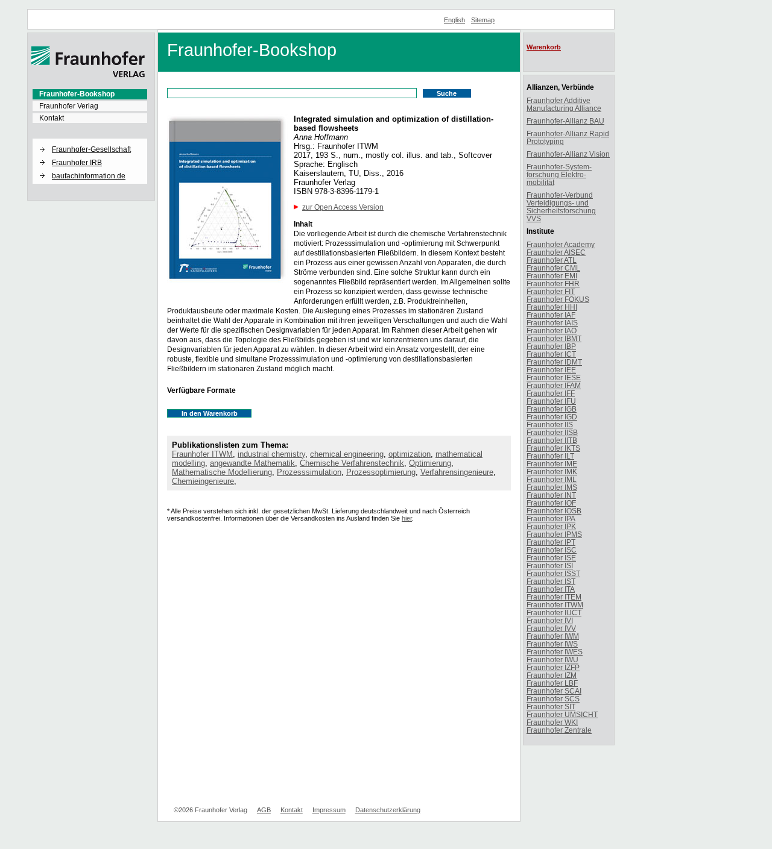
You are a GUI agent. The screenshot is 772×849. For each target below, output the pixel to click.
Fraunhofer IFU (551, 401)
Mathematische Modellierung (222, 472)
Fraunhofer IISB (552, 432)
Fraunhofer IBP (551, 346)
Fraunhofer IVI (550, 620)
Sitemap (483, 19)
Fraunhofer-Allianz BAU (565, 121)
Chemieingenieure (203, 481)
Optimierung (430, 463)
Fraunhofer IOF (551, 503)
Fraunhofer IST (551, 581)
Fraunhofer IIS (550, 424)
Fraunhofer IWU (552, 659)
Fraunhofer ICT (551, 354)
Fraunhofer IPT (551, 542)
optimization (409, 454)
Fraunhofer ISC (552, 550)
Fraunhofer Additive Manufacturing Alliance (564, 104)
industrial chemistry (271, 454)
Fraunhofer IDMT (554, 362)
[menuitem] (90, 94)
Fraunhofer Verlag (68, 106)
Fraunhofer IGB (552, 409)
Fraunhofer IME (552, 464)
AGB (264, 809)
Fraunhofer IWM (553, 636)
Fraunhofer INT (551, 495)
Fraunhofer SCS (553, 699)
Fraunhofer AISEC (556, 252)
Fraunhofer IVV (551, 628)
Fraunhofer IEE (551, 370)
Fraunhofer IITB (552, 440)
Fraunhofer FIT (551, 291)
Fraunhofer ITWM (202, 454)
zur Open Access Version (343, 207)
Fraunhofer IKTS (553, 448)
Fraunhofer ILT (550, 456)
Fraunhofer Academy (561, 244)
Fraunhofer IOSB (554, 511)
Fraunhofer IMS (552, 487)
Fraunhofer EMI (552, 276)
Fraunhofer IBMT (554, 338)
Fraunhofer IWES (555, 652)
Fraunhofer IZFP (553, 667)
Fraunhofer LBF (552, 683)
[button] (90, 139)
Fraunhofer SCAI (554, 691)
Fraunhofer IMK (552, 471)
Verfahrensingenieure (456, 472)
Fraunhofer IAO (552, 330)
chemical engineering (347, 454)
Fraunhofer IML (552, 479)
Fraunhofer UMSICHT (562, 714)
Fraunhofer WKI (552, 722)
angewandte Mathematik (252, 463)
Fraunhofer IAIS (552, 323)
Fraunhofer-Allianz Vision (568, 154)
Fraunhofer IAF (551, 315)
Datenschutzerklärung (387, 809)
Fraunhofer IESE (554, 377)
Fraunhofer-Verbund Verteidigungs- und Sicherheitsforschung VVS (561, 206)
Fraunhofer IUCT (554, 612)
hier (407, 518)
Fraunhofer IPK (551, 526)
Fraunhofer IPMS (554, 534)
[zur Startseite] (88, 75)
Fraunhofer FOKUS (558, 299)
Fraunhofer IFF (551, 393)
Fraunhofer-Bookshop (77, 94)
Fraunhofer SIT (551, 706)
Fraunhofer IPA (551, 518)
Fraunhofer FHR (553, 283)
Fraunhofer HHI (552, 307)
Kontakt (51, 118)
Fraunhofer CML (553, 268)
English (454, 19)
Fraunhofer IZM (552, 675)
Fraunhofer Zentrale (559, 730)
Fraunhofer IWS (552, 644)
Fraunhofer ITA (551, 589)
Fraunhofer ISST (553, 573)
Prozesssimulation (309, 472)
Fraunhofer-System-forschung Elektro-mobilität (559, 174)
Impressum (329, 809)
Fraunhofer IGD (552, 417)
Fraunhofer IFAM (554, 385)
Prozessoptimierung (381, 472)
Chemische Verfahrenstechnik (352, 463)
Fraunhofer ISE (551, 558)
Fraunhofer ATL (552, 260)
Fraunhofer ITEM (554, 597)
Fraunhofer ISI (550, 565)
